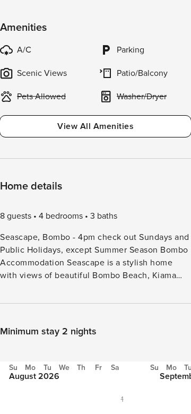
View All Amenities (95, 126)
